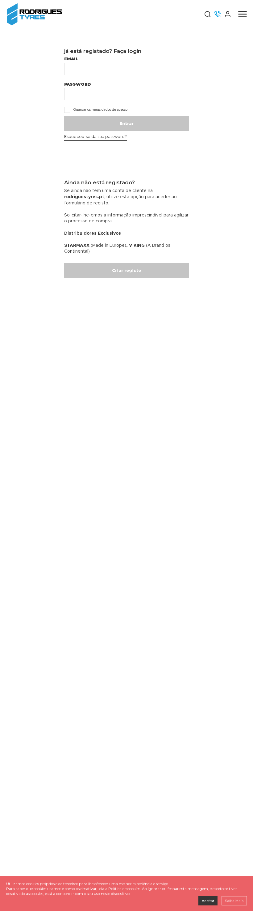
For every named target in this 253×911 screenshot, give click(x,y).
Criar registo (126, 270)
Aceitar (208, 901)
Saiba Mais (234, 901)
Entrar (126, 123)
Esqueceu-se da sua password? (95, 136)
